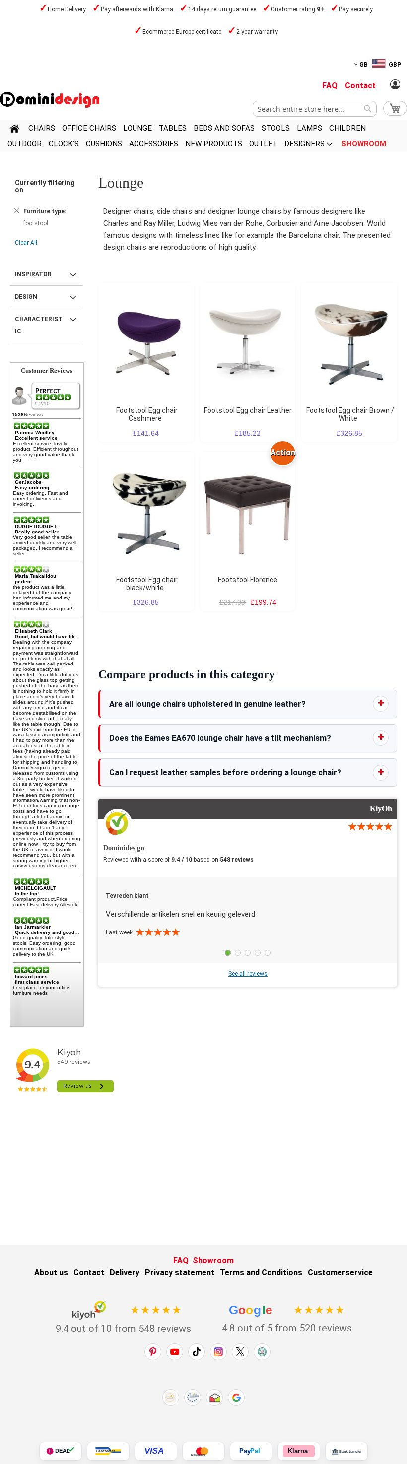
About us (51, 1272)
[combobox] (315, 109)
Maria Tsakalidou (35, 576)
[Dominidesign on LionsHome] (262, 1351)
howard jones (31, 976)
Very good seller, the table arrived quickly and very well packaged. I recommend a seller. (44, 545)
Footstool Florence (247, 580)
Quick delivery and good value (52, 932)
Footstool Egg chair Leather (248, 410)
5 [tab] (268, 953)
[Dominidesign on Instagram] (218, 1351)
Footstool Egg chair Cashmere (147, 414)
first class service (37, 982)
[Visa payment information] (156, 1451)
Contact (360, 85)
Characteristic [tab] (39, 325)
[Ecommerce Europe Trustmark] (192, 1397)
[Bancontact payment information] (108, 1451)
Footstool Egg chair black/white (147, 584)
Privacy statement (179, 1272)
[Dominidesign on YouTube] (174, 1351)
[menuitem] (41, 128)
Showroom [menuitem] (363, 143)
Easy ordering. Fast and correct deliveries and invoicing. (40, 498)
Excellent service (36, 438)
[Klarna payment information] (298, 1451)
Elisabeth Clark (33, 631)
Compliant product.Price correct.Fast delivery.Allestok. (46, 901)
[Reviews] (54, 397)
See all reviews (248, 973)
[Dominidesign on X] (240, 1351)
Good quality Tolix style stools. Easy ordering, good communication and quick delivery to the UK (44, 946)
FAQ (330, 85)
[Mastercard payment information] (203, 1451)
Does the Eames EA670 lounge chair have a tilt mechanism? (220, 738)
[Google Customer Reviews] (236, 1397)
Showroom (213, 1260)
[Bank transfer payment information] (346, 1451)
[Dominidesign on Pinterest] (152, 1351)
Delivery (124, 1272)
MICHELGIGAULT (35, 888)
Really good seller (37, 531)
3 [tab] (248, 953)
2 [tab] (238, 953)
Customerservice (340, 1272)
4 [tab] (258, 953)
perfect (23, 581)
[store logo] (49, 100)
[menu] (203, 136)
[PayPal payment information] (251, 1451)
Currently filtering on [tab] (45, 186)
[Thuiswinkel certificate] (214, 1397)
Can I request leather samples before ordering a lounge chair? (225, 772)
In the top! (27, 893)
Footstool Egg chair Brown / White (350, 414)
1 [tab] (228, 953)
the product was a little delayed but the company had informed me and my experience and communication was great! (42, 597)
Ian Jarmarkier (33, 927)
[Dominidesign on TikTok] (196, 1351)
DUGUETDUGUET (36, 526)
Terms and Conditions (261, 1272)
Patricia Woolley (35, 432)
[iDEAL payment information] (60, 1451)
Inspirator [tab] (33, 274)
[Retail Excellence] (170, 1397)
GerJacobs (28, 482)
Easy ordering (32, 487)
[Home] (14, 130)
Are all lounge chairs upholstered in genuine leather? (207, 704)
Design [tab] (26, 296)
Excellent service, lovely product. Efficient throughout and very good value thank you (45, 452)
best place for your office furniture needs (41, 990)
